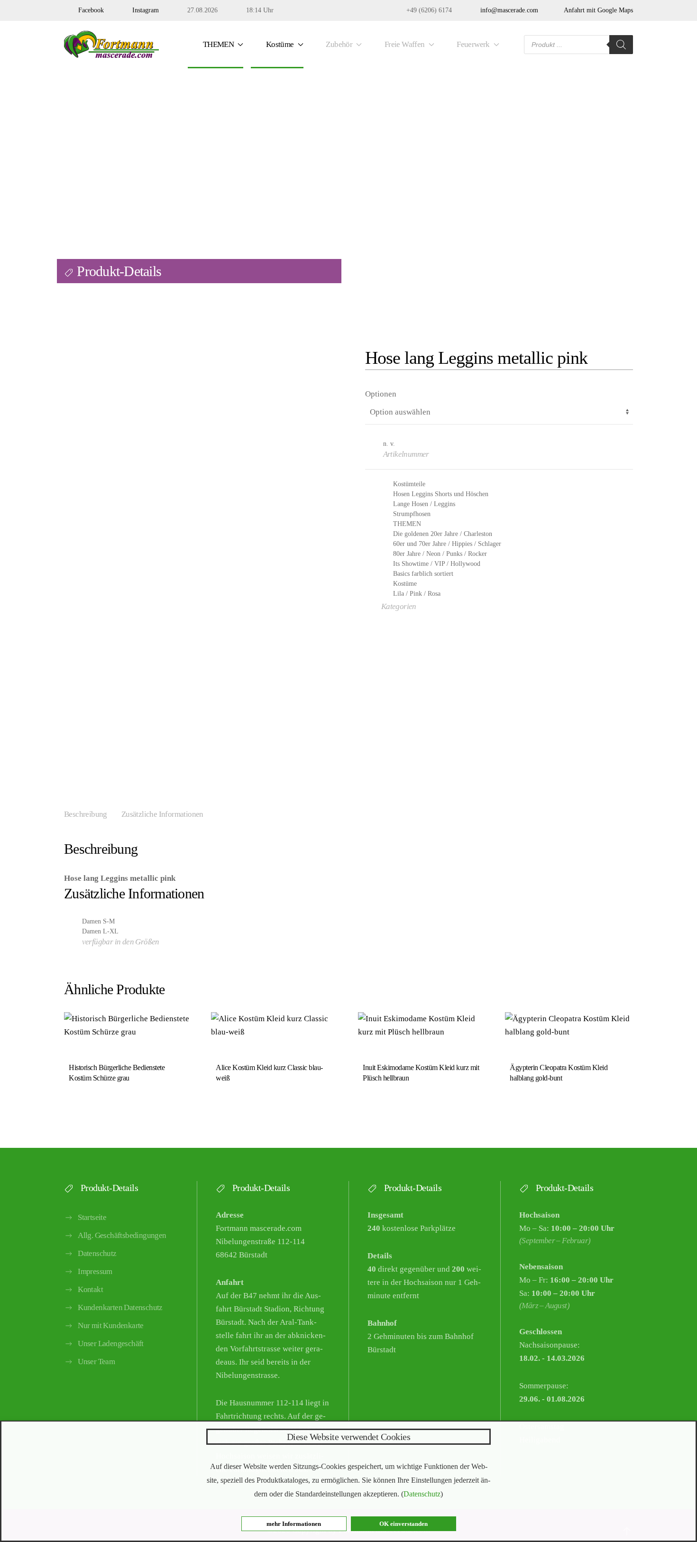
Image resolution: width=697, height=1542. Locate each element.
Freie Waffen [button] (403, 44)
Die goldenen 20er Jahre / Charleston (442, 533)
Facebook (89, 10)
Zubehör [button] (338, 44)
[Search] (621, 44)
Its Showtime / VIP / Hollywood (436, 563)
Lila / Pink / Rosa (416, 593)
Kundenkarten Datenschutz (120, 1307)
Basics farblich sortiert (423, 573)
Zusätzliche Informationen (162, 814)
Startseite (92, 1217)
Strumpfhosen (412, 513)
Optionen (380, 393)
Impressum (95, 1271)
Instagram (143, 10)
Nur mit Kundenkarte (111, 1325)
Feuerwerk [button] (471, 44)
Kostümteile (409, 484)
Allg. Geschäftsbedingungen (122, 1235)
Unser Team (96, 1361)
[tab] (78, 815)
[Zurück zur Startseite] (111, 44)
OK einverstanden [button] (403, 1523)
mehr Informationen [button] (293, 1523)
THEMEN (407, 523)
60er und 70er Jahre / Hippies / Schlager (447, 543)
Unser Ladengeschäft (111, 1343)
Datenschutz (97, 1253)
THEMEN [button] (217, 44)
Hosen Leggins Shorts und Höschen (440, 494)
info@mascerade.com (507, 10)
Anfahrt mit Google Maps (596, 10)
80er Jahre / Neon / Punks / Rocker (440, 553)
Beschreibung (85, 814)
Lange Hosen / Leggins (424, 504)
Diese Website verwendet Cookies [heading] (349, 1436)
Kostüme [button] (278, 44)
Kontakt (90, 1289)
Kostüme (405, 583)
